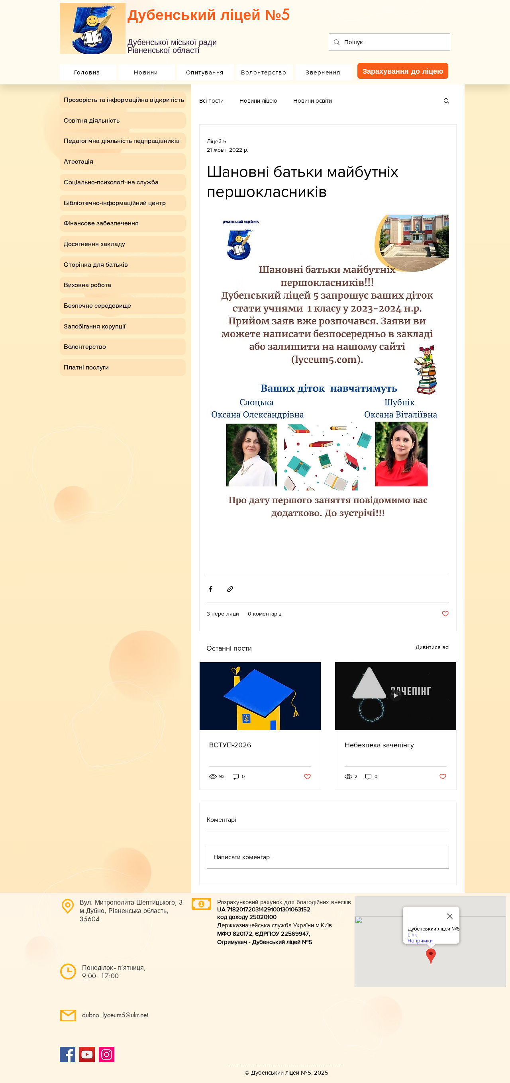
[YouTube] (87, 1054)
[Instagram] (106, 1054)
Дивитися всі (432, 647)
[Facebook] (67, 1054)
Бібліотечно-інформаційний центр (115, 203)
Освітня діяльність (92, 120)
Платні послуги (86, 367)
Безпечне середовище (97, 305)
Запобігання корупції (95, 326)
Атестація (78, 161)
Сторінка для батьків (96, 264)
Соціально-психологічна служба (111, 182)
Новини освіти (312, 100)
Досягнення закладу (94, 244)
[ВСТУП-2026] (260, 696)
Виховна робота (87, 285)
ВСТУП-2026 (230, 745)
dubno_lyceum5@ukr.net (115, 1015)
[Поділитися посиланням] (230, 589)
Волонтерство (85, 346)
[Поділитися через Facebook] (210, 589)
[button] (446, 100)
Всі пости (211, 100)
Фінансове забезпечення (101, 223)
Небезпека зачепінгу (379, 745)
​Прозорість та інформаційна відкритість (124, 100)
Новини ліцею (258, 100)
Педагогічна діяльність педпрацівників (122, 141)
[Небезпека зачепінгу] (395, 696)
